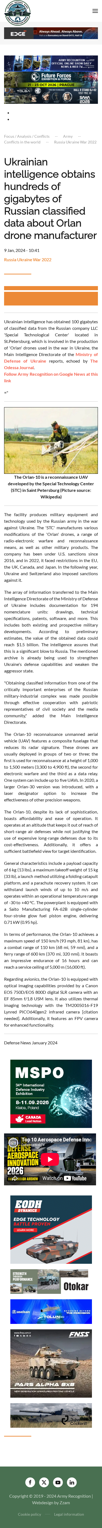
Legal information (69, 1514)
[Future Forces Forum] (51, 79)
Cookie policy (29, 1514)
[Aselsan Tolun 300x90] (51, 1311)
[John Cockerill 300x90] (51, 1414)
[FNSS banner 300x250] (51, 1362)
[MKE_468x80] (51, 95)
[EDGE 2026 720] (51, 32)
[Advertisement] (53, 298)
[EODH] (51, 1229)
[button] (95, 11)
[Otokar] (51, 1280)
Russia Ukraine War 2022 (27, 259)
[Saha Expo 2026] (51, 63)
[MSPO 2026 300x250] (51, 1093)
